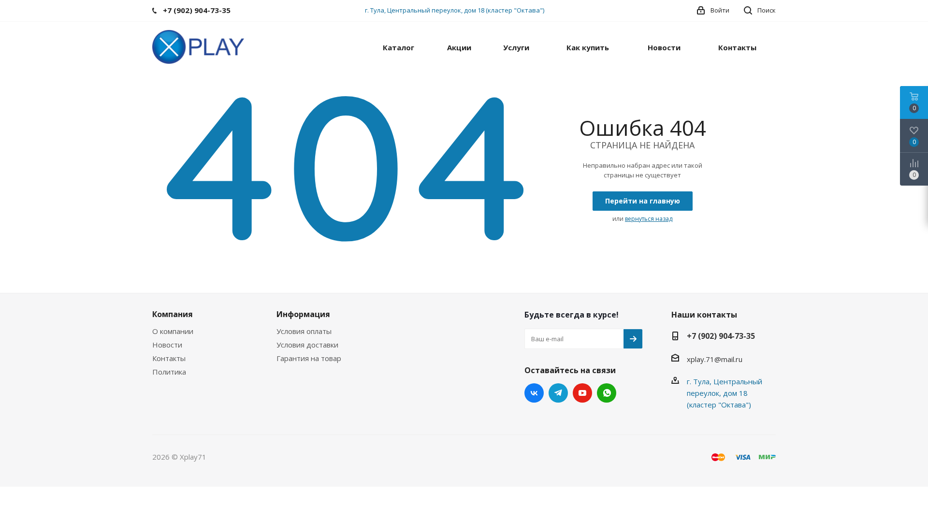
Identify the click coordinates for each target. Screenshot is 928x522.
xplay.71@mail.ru (714, 359)
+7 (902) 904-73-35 (721, 336)
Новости (167, 344)
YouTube (582, 393)
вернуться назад (648, 219)
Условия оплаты (304, 331)
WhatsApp (606, 393)
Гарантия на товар (308, 358)
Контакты (169, 358)
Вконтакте (534, 393)
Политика (169, 372)
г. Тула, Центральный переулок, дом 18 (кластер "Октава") (454, 10)
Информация (303, 314)
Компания (172, 314)
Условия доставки (307, 344)
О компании (172, 331)
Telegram (558, 393)
